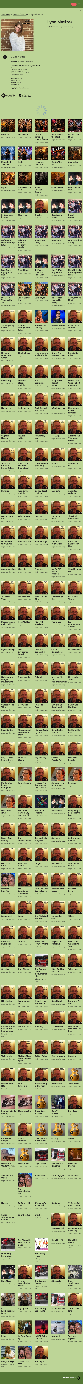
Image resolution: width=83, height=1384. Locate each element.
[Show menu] (79, 4)
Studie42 (5, 14)
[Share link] (79, 11)
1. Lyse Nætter (18, 57)
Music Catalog (20, 14)
